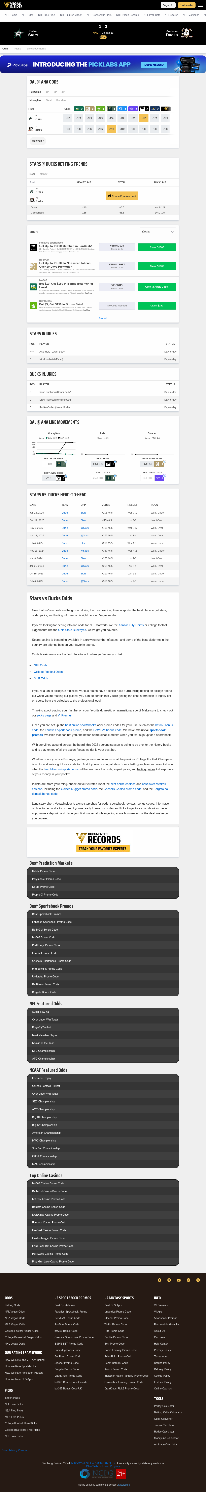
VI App (158, 1311)
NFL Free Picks (14, 1404)
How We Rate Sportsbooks (20, 1366)
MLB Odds (41, 678)
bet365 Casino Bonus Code (48, 1183)
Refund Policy (162, 1362)
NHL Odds (27, 15)
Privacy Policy (162, 1350)
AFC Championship (43, 1058)
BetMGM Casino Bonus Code (49, 1191)
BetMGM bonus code (107, 730)
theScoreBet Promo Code (47, 968)
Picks (17, 48)
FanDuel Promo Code (44, 953)
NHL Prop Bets (152, 15)
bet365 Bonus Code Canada (71, 1382)
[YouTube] (179, 1280)
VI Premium (161, 1305)
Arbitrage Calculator (165, 1444)
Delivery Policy (163, 1369)
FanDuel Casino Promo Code (49, 1230)
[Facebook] (160, 1280)
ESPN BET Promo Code (69, 1343)
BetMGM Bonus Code (45, 929)
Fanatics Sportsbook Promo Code (52, 921)
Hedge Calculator (164, 1431)
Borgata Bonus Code (44, 992)
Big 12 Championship (44, 1124)
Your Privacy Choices (15, 1450)
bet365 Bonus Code (43, 937)
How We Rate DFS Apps (19, 1379)
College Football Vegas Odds (22, 1330)
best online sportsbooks (80, 725)
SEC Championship (43, 1101)
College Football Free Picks (21, 1423)
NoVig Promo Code (43, 886)
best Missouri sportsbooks (61, 769)
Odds (5, 48)
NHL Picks (46, 15)
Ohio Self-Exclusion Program (103, 1466)
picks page (44, 715)
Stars (83, 512)
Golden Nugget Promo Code (48, 1238)
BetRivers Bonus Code (68, 1356)
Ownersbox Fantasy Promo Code (123, 1382)
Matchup (37, 140)
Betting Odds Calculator (168, 1412)
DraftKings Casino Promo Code (50, 1214)
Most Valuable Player (44, 1035)
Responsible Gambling (167, 1324)
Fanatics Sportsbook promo (63, 730)
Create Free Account (123, 196)
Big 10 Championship (44, 1117)
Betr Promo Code (114, 1343)
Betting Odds (12, 1305)
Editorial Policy (163, 1382)
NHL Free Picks (14, 1436)
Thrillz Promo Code (115, 1324)
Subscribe (186, 5)
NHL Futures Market (71, 15)
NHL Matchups (191, 15)
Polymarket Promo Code (46, 878)
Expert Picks (12, 1397)
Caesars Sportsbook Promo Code (51, 960)
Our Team (160, 1337)
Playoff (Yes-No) (41, 1027)
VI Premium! (66, 715)
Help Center (161, 1343)
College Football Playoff (46, 1085)
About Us (159, 1330)
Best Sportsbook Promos (47, 914)
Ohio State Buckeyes (72, 630)
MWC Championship (44, 1140)
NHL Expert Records (127, 15)
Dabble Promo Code (116, 1337)
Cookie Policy (162, 1375)
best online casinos (123, 784)
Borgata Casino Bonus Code (48, 1206)
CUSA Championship (44, 1156)
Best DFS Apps (113, 1305)
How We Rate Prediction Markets (24, 1372)
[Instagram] (198, 1280)
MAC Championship (43, 1164)
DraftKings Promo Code (46, 945)
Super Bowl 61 (40, 1011)
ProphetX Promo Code (45, 894)
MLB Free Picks (14, 1416)
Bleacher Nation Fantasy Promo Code (126, 1375)
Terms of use (161, 1356)
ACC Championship (43, 1109)
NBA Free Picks (14, 1410)
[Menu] (200, 5)
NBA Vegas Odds (15, 1318)
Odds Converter (163, 1418)
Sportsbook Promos (165, 1318)
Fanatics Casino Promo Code (49, 1222)
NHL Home (11, 15)
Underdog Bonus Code (68, 1350)
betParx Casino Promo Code (48, 1199)
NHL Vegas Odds (15, 1343)
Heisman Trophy (41, 1078)
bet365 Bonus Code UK (68, 1388)
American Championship (46, 1132)
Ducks (65, 512)
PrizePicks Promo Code (118, 1356)
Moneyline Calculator (166, 1438)
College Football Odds (48, 671)
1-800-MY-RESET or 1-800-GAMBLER (93, 1463)
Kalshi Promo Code (43, 871)
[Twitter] (169, 1280)
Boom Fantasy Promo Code (120, 1350)
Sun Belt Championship (46, 1148)
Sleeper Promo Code (67, 1362)
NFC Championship (43, 1050)
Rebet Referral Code (116, 1362)
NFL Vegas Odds (15, 1311)
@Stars (85, 528)
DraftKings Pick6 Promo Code (121, 1388)
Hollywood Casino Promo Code (50, 1253)
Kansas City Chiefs (131, 625)
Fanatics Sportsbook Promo (71, 1311)
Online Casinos (163, 1388)
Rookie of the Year (43, 1043)
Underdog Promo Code (45, 976)
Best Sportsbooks (65, 1305)
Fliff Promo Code (114, 1330)
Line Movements (36, 48)
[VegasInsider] (4, 1283)
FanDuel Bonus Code (67, 1324)
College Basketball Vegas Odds (23, 1337)
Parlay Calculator (164, 1405)
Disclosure (124, 1484)
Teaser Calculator (164, 1425)
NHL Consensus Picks (99, 15)
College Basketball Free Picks (22, 1429)
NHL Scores (171, 15)
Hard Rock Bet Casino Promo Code (52, 1245)
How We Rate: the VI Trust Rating (24, 1359)
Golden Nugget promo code (79, 789)
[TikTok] (189, 1280)
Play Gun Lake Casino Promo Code (53, 1261)
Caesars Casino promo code (122, 789)
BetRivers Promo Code (45, 984)
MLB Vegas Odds (15, 1324)
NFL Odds (40, 665)
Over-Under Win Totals (45, 1019)
